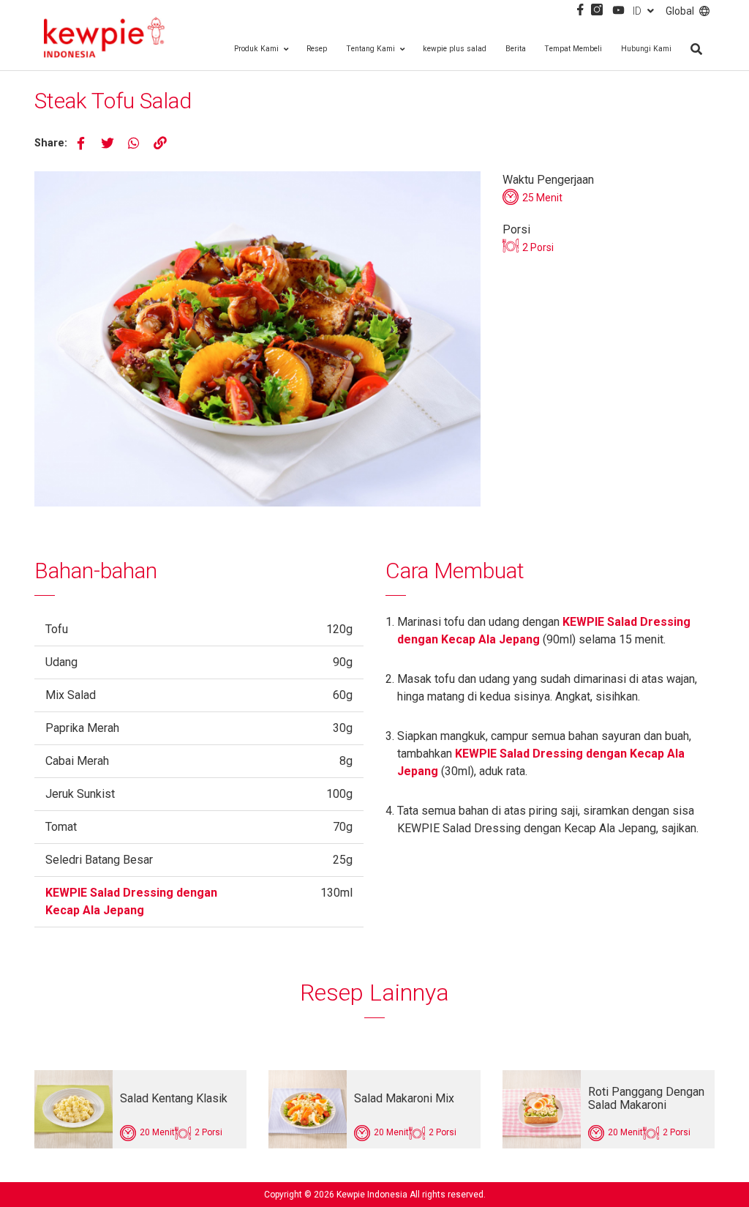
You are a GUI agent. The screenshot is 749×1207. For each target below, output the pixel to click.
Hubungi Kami (646, 49)
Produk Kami (256, 49)
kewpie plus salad (454, 49)
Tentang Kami (370, 49)
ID (637, 11)
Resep (316, 49)
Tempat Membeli (573, 49)
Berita (515, 49)
